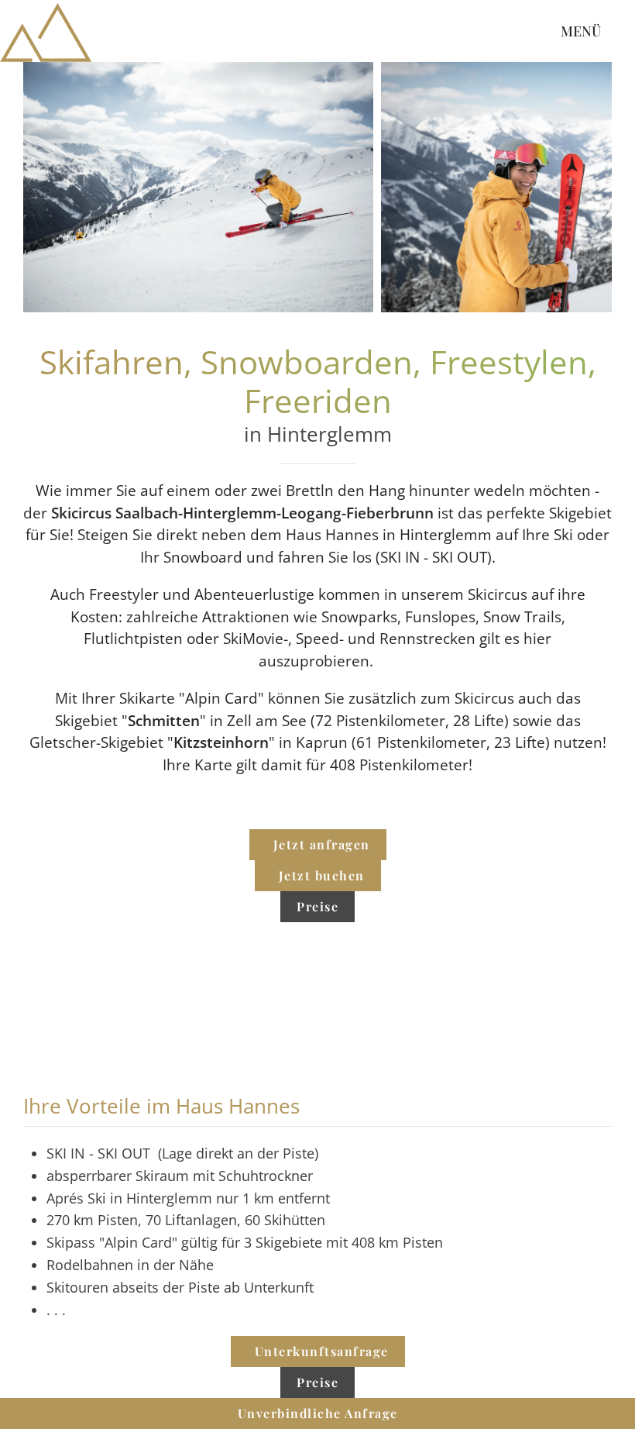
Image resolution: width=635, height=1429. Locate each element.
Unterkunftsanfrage (322, 1351)
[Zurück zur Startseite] (46, 31)
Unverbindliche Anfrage (318, 1413)
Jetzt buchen (322, 875)
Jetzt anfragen (321, 844)
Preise (317, 906)
